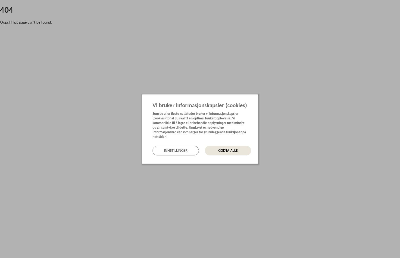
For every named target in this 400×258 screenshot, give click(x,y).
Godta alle (228, 150)
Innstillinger (176, 150)
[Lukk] (256, 97)
